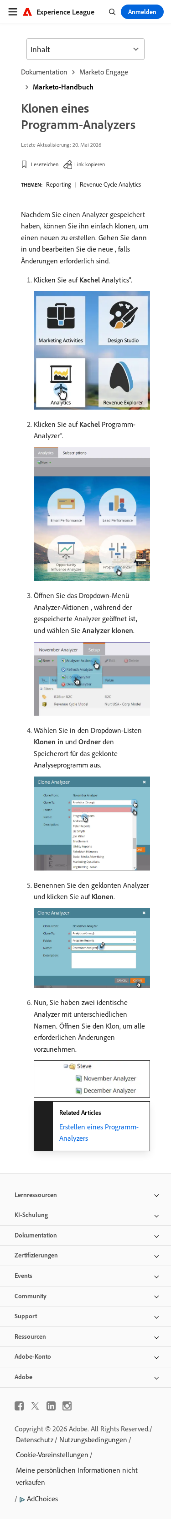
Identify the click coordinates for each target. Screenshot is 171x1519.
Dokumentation (44, 71)
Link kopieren (89, 164)
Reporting (58, 184)
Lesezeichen (44, 164)
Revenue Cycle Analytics (110, 184)
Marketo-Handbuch (63, 86)
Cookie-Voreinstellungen (52, 1454)
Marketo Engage (103, 71)
